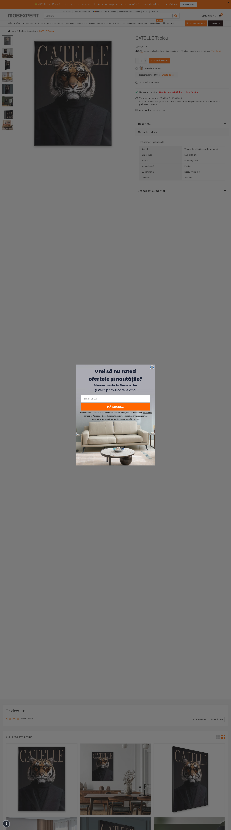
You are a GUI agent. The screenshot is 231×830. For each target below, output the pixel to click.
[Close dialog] (152, 367)
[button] (6, 823)
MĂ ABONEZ (115, 406)
